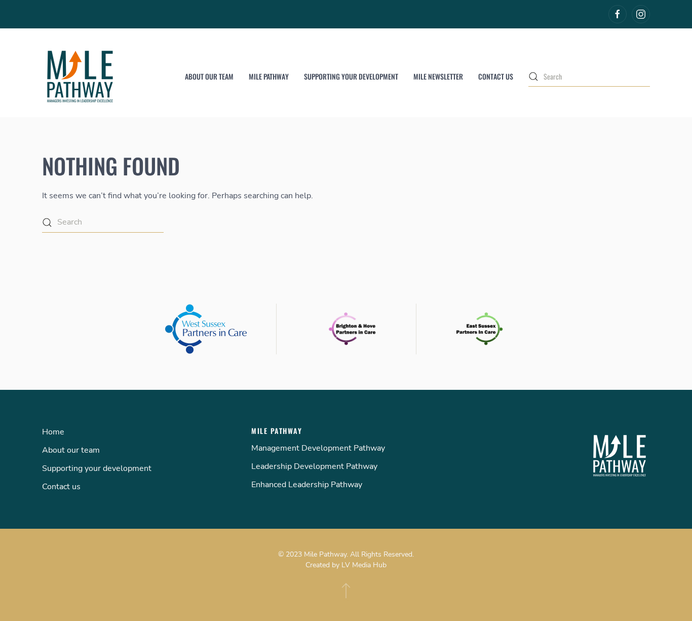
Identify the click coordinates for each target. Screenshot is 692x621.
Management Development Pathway (318, 448)
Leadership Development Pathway (314, 466)
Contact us (495, 76)
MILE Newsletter (438, 76)
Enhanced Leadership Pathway (306, 484)
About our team (209, 76)
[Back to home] (80, 76)
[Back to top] (346, 590)
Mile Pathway (269, 76)
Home (53, 431)
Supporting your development (351, 76)
